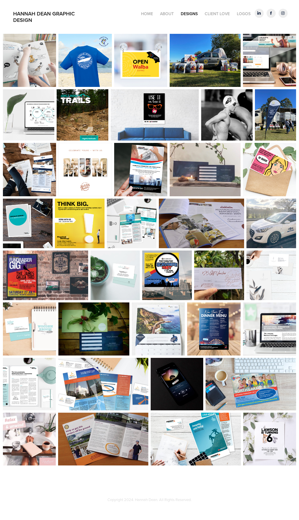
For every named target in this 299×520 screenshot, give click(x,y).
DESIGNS (189, 14)
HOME (147, 14)
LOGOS (244, 14)
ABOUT (167, 14)
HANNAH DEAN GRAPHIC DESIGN (44, 17)
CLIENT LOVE (217, 14)
